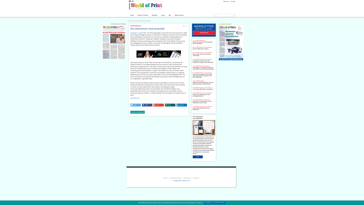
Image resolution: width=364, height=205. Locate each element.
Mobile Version (179, 15)
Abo (170, 15)
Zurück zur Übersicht (137, 112)
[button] (135, 105)
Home (132, 15)
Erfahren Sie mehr (219, 202)
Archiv (163, 15)
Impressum (196, 178)
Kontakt (233, 1)
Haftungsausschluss (175, 178)
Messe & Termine (143, 15)
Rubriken (154, 15)
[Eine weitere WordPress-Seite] (145, 6)
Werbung (226, 1)
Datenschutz (187, 178)
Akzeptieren (208, 202)
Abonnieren (204, 33)
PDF (197, 157)
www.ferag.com (135, 98)
